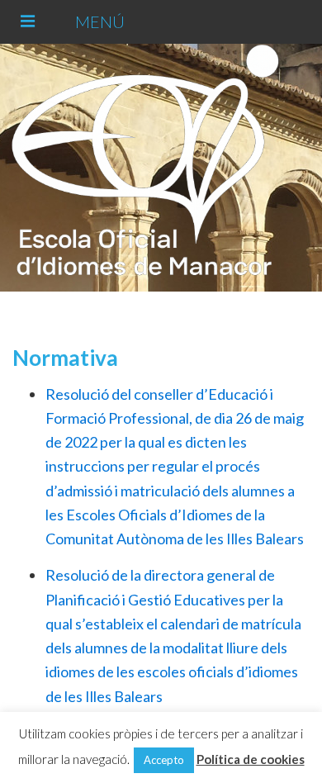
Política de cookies (251, 759)
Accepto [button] (164, 759)
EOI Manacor (158, 167)
